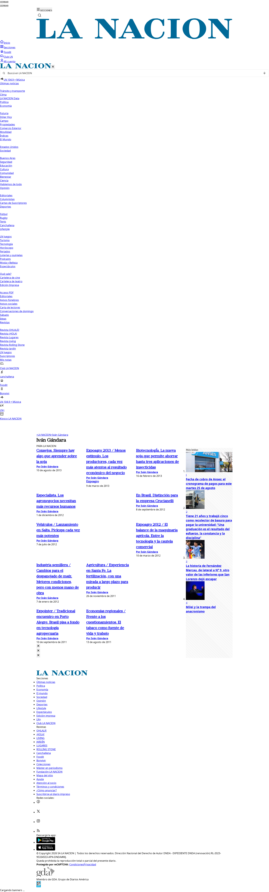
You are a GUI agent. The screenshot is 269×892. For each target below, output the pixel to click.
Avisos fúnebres (9, 300)
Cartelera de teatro (11, 281)
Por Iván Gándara (47, 466)
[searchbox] (133, 73)
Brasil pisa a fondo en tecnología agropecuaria (57, 622)
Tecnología (6, 244)
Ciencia (4, 180)
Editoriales (6, 195)
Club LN (8, 57)
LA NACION (43, 435)
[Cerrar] (53, 67)
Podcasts (5, 259)
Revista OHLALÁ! (9, 330)
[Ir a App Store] (45, 849)
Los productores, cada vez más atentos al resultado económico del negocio (106, 462)
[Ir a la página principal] (134, 38)
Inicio (7, 43)
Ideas (3, 318)
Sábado (4, 315)
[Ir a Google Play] (45, 842)
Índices (4, 135)
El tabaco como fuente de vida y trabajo (106, 622)
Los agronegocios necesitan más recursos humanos (56, 501)
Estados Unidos (9, 147)
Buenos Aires (7, 158)
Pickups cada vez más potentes (58, 530)
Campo (4, 120)
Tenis (3, 221)
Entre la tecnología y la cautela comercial (157, 536)
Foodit (7, 52)
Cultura (4, 169)
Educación (6, 165)
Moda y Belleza (9, 262)
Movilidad (6, 132)
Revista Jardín (8, 348)
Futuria (4, 113)
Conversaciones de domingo (17, 311)
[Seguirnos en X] (38, 812)
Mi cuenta (9, 61)
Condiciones (76, 864)
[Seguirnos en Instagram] (38, 822)
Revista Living (8, 341)
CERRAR (4, 2)
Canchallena (7, 225)
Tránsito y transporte (12, 91)
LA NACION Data (9, 98)
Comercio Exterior (10, 128)
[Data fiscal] (38, 886)
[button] (134, 241)
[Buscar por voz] (264, 73)
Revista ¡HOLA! (8, 333)
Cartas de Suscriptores (13, 203)
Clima (3, 94)
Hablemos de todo (11, 184)
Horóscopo (6, 247)
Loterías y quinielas (11, 255)
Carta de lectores (10, 307)
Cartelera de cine (10, 277)
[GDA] (45, 875)
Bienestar (5, 176)
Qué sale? (5, 274)
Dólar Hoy (6, 117)
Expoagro (92, 481)
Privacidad (90, 864)
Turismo (5, 240)
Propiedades (7, 124)
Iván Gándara (59, 435)
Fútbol (3, 214)
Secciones (9, 47)
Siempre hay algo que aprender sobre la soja (56, 456)
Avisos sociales (8, 303)
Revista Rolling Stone (12, 345)
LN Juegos (6, 236)
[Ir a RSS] (38, 831)
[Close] (38, 646)
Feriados (5, 251)
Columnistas (7, 199)
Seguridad (6, 162)
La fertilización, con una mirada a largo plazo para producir (107, 576)
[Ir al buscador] (39, 15)
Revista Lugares (9, 337)
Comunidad (7, 173)
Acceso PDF (7, 292)
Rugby (3, 218)
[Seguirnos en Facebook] (38, 802)
